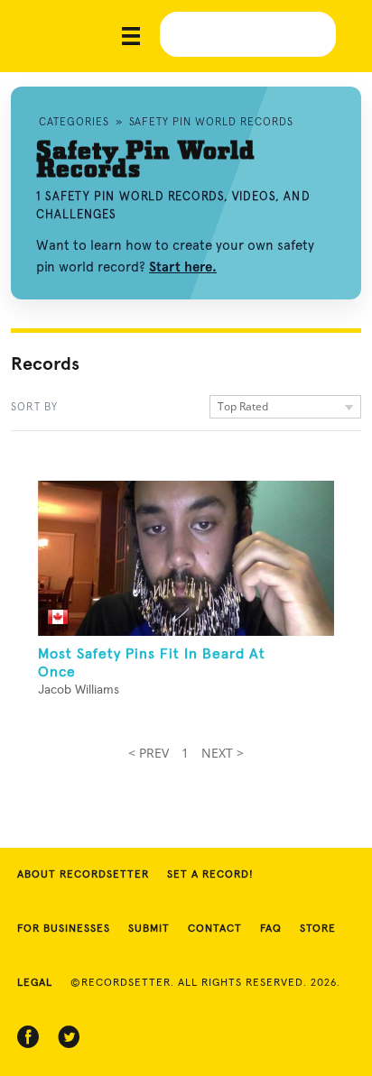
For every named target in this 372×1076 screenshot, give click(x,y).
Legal (34, 983)
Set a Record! (210, 874)
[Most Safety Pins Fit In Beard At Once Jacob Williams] (186, 558)
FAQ (271, 929)
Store (318, 929)
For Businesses (63, 929)
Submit (149, 929)
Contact (215, 929)
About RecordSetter (83, 874)
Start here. (183, 267)
